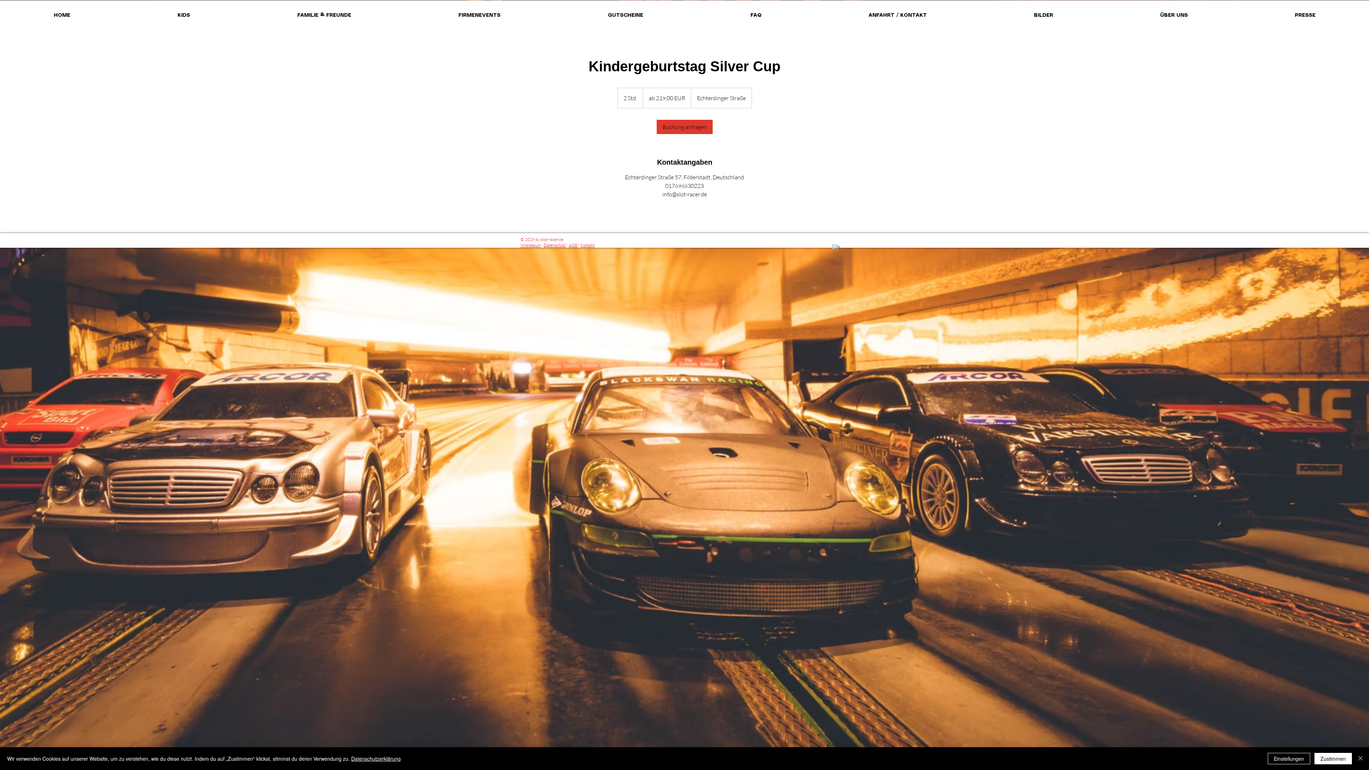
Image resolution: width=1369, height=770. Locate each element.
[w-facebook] (836, 248)
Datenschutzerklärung (376, 758)
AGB (573, 245)
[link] (685, 127)
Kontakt (587, 245)
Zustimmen (1333, 758)
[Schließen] (1360, 758)
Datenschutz (555, 245)
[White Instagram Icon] (847, 244)
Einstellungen (1289, 758)
